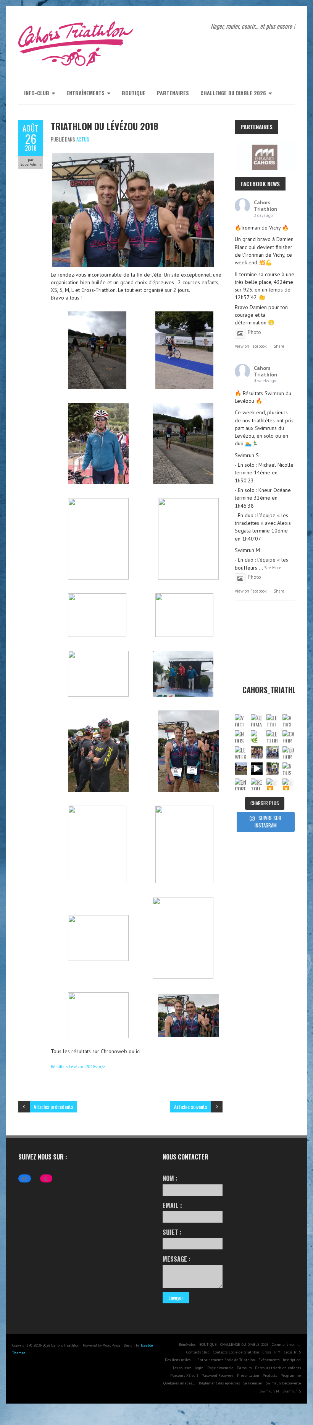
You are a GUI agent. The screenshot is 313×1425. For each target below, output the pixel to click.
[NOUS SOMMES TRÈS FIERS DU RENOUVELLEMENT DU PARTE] (288, 768)
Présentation (248, 1375)
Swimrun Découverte (283, 1383)
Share (279, 346)
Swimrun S (291, 1391)
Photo (254, 332)
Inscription (292, 1359)
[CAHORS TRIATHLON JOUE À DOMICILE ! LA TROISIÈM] (288, 752)
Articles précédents (53, 1107)
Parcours (244, 1367)
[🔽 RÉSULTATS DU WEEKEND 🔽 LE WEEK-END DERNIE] (288, 784)
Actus (82, 139)
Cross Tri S (292, 1352)
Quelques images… (179, 1383)
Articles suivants (190, 1107)
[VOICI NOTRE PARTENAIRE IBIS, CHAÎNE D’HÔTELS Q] (241, 720)
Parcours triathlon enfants (278, 1367)
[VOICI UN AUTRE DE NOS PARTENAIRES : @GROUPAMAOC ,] (288, 720)
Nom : (170, 1178)
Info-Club (36, 93)
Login (199, 1367)
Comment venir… (286, 1344)
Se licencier (252, 1383)
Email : (172, 1205)
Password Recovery (217, 1375)
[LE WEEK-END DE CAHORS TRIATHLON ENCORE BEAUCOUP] (241, 752)
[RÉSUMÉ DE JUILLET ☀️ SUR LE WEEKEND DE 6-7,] (272, 768)
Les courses (182, 1367)
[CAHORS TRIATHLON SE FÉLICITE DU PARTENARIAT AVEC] (288, 736)
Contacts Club (197, 1352)
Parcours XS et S (184, 1375)
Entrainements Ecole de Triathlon (226, 1359)
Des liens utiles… (179, 1359)
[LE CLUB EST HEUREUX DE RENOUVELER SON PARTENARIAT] (272, 736)
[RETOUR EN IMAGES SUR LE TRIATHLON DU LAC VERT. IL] (257, 784)
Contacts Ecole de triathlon (236, 1352)
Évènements (268, 1359)
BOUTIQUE (133, 93)
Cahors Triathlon (265, 205)
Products (270, 1375)
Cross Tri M (272, 1352)
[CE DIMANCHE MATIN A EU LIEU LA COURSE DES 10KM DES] (257, 720)
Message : (176, 1259)
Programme (291, 1375)
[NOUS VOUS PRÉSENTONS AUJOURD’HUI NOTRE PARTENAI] (241, 736)
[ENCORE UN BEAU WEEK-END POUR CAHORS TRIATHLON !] (241, 784)
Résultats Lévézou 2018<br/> (78, 1066)
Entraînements (85, 93)
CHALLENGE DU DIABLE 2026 (233, 93)
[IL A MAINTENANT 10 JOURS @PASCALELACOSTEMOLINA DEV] (257, 752)
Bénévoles (187, 1344)
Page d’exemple (220, 1367)
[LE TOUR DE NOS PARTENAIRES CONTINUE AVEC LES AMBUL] (272, 720)
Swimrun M (269, 1391)
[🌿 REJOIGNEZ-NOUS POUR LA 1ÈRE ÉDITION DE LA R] (257, 736)
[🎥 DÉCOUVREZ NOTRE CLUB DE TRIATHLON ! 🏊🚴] (257, 768)
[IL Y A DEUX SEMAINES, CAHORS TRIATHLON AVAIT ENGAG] (272, 752)
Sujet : (172, 1232)
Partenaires (173, 93)
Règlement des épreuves (219, 1383)
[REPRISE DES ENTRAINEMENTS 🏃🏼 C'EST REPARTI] (241, 768)
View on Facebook (250, 346)
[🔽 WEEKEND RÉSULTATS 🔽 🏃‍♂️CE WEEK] (272, 784)
